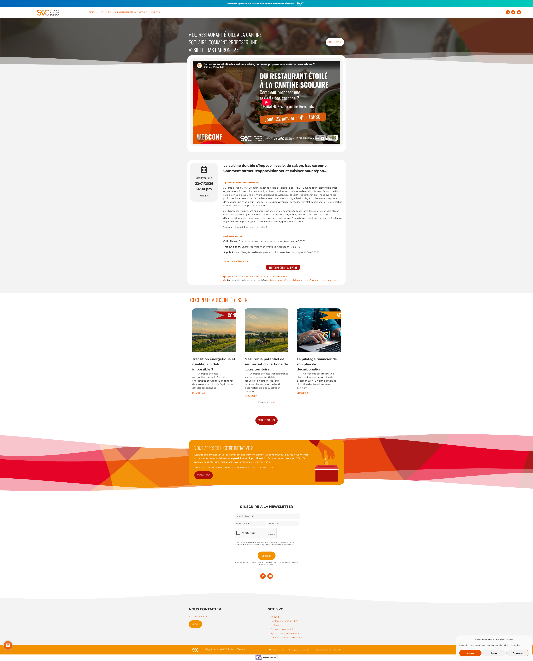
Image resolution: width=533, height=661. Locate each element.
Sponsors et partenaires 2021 (286, 633)
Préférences (518, 653)
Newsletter (155, 12)
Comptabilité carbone (296, 280)
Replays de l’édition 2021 (284, 621)
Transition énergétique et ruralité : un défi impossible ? (213, 364)
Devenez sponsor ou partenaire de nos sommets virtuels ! (261, 3)
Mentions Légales (276, 650)
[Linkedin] (508, 12)
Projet (92, 12)
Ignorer (494, 653)
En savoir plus (198, 392)
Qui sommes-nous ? (282, 629)
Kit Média (143, 12)
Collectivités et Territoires (241, 276)
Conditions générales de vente (328, 650)
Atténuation (276, 280)
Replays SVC (106, 12)
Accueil (275, 616)
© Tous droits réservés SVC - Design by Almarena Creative (225, 650)
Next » (273, 402)
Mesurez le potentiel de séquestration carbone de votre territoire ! (266, 364)
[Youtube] (519, 12)
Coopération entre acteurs (324, 280)
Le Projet (276, 625)
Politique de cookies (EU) (299, 650)
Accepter (470, 653)
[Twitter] (513, 12)
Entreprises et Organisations (271, 276)
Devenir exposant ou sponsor (287, 637)
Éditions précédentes (124, 12)
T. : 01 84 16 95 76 (198, 616)
